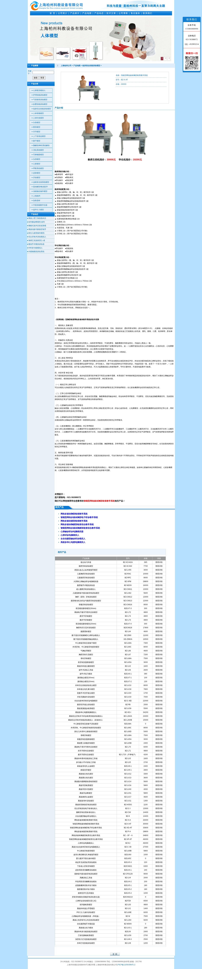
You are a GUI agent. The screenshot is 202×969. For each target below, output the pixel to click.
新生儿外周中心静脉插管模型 (85, 731)
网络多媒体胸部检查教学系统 (85, 820)
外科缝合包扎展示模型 (86, 689)
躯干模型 (36, 141)
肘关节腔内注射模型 (86, 751)
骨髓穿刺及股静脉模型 (86, 739)
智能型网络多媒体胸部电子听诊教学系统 (86, 828)
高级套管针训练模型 (86, 801)
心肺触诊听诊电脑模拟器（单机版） (86, 916)
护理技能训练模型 (40, 95)
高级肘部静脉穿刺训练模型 (86, 805)
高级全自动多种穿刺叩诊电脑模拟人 (86, 847)
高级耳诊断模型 (86, 793)
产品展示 (75, 13)
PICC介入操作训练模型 (86, 912)
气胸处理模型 (86, 651)
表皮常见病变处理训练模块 (86, 862)
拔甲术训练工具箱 (86, 670)
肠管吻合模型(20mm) (85, 681)
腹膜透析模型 (86, 631)
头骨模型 (36, 122)
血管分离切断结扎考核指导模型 (85, 855)
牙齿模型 (36, 178)
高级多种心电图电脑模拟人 (86, 712)
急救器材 (36, 200)
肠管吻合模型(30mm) (85, 678)
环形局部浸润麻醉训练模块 (86, 882)
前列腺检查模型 (86, 905)
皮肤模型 (36, 173)
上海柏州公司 (66, 66)
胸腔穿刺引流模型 (86, 655)
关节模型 (36, 132)
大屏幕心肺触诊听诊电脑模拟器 (85, 581)
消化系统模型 (38, 150)
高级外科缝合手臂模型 (86, 908)
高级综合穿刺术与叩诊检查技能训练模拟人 (86, 716)
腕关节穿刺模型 (86, 620)
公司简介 (62, 13)
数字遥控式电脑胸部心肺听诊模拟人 (86, 635)
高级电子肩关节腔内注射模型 (85, 747)
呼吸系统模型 (38, 168)
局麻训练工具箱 (86, 878)
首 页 (52, 13)
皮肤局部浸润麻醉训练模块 (86, 870)
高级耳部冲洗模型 (86, 789)
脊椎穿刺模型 (86, 735)
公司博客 (123, 13)
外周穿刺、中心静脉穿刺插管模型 (86, 647)
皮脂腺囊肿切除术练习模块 (86, 885)
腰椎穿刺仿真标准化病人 (86, 812)
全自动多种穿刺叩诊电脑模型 (85, 701)
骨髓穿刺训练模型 (86, 605)
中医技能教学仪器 (40, 205)
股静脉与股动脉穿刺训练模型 (85, 874)
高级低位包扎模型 (86, 774)
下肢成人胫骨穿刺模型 (86, 866)
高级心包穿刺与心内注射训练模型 (86, 920)
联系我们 (147, 13)
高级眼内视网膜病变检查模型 (85, 781)
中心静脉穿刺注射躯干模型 (86, 643)
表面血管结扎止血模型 (86, 766)
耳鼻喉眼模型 (38, 155)
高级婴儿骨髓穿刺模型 (86, 743)
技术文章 (111, 13)
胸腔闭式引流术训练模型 (86, 628)
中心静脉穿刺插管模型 (86, 851)
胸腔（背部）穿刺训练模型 (86, 597)
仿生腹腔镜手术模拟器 (86, 924)
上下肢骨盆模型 (39, 136)
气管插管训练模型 (40, 100)
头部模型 (36, 159)
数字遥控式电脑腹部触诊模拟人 (85, 639)
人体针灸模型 (38, 118)
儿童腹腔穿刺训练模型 (86, 578)
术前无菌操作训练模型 (86, 697)
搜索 (36, 78)
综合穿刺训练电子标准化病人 (85, 808)
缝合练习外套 (86, 562)
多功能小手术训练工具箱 (86, 762)
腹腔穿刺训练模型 (86, 566)
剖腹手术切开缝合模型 (86, 693)
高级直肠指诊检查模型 (86, 708)
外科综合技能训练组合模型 (86, 685)
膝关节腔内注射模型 (86, 755)
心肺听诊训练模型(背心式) (86, 901)
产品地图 (87, 13)
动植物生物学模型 (40, 191)
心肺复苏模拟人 (39, 90)
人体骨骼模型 (38, 113)
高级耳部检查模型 (86, 785)
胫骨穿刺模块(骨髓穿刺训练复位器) (86, 897)
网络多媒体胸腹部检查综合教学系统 (86, 835)
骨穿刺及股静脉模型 (86, 662)
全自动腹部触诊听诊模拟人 (86, 816)
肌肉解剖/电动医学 (40, 187)
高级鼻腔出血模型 (86, 797)
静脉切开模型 (86, 770)
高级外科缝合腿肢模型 (86, 666)
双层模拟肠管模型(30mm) (86, 608)
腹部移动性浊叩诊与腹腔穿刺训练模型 (86, 601)
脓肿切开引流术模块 (86, 893)
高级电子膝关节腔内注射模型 (85, 612)
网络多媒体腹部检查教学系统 (85, 832)
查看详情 (159, 562)
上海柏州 (36, 196)
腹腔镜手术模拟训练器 (86, 585)
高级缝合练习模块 (86, 928)
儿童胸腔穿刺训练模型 (86, 574)
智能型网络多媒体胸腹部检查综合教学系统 (86, 839)
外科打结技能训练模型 (86, 943)
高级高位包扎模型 (86, 778)
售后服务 (135, 13)
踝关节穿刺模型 (86, 616)
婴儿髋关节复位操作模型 (86, 858)
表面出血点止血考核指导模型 (85, 570)
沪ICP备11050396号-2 (126, 965)
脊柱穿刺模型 (86, 658)
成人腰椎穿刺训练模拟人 (86, 589)
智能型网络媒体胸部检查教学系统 (86, 824)
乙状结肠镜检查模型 (86, 935)
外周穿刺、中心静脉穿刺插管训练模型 (86, 728)
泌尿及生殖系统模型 (41, 182)
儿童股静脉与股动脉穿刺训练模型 (86, 593)
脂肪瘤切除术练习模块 (86, 889)
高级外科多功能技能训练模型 (85, 932)
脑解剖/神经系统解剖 (41, 145)
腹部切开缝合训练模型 (86, 705)
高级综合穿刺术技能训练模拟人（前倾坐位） (86, 720)
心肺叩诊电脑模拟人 (86, 843)
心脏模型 (36, 164)
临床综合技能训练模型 (42, 109)
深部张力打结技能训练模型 (86, 939)
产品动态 (99, 13)
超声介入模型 (38, 210)
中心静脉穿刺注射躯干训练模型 (85, 724)
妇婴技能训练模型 (40, 104)
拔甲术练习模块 (86, 674)
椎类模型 (36, 127)
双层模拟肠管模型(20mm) (86, 624)
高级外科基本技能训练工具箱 (85, 758)
